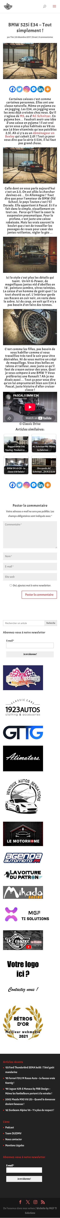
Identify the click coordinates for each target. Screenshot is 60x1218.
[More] (47, 89)
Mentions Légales (14, 1145)
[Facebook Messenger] (33, 89)
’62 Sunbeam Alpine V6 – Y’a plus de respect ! (29, 1110)
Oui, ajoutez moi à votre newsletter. (31, 585)
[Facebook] (12, 89)
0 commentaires (46, 37)
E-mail (10, 640)
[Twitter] (19, 89)
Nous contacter (13, 1139)
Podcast (9, 1127)
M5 (22, 116)
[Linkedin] (40, 89)
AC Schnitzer (41, 116)
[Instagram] (26, 89)
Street (34, 37)
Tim (12, 37)
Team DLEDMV (13, 1133)
